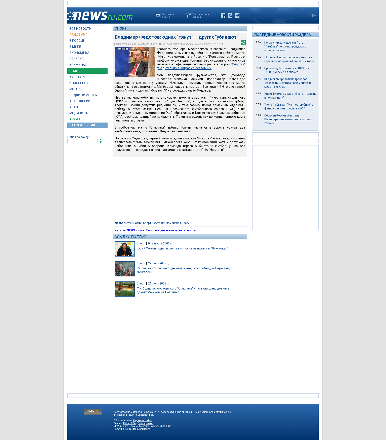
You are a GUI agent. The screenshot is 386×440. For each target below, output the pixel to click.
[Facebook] (223, 15)
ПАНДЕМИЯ (78, 35)
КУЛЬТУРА (77, 77)
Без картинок (145, 423)
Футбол (159, 223)
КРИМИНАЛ (78, 65)
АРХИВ (74, 119)
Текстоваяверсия (168, 15)
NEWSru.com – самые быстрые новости (136, 426)
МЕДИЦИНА (78, 113)
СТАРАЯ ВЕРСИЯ (82, 125)
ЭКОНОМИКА (79, 53)
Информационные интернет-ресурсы (171, 230)
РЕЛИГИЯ (76, 59)
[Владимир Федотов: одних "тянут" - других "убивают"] (135, 62)
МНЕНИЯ (76, 89)
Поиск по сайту (77, 137)
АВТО (73, 107)
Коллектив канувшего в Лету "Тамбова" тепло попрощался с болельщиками (285, 46)
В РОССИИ (77, 41)
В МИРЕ (75, 47)
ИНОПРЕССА (79, 83)
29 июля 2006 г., (158, 263)
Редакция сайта (142, 420)
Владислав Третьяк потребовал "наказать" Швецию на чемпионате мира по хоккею (288, 82)
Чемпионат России (178, 223)
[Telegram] (237, 15)
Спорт (121, 28)
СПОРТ (74, 71)
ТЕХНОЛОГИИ (79, 101)
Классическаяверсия (200, 15)
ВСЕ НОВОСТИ (80, 29)
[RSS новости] (230, 15)
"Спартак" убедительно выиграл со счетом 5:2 (201, 66)
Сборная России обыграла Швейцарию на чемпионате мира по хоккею (288, 119)
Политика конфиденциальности (132, 429)
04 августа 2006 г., (160, 243)
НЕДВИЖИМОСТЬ (83, 95)
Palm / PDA (129, 423)
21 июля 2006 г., (158, 283)
